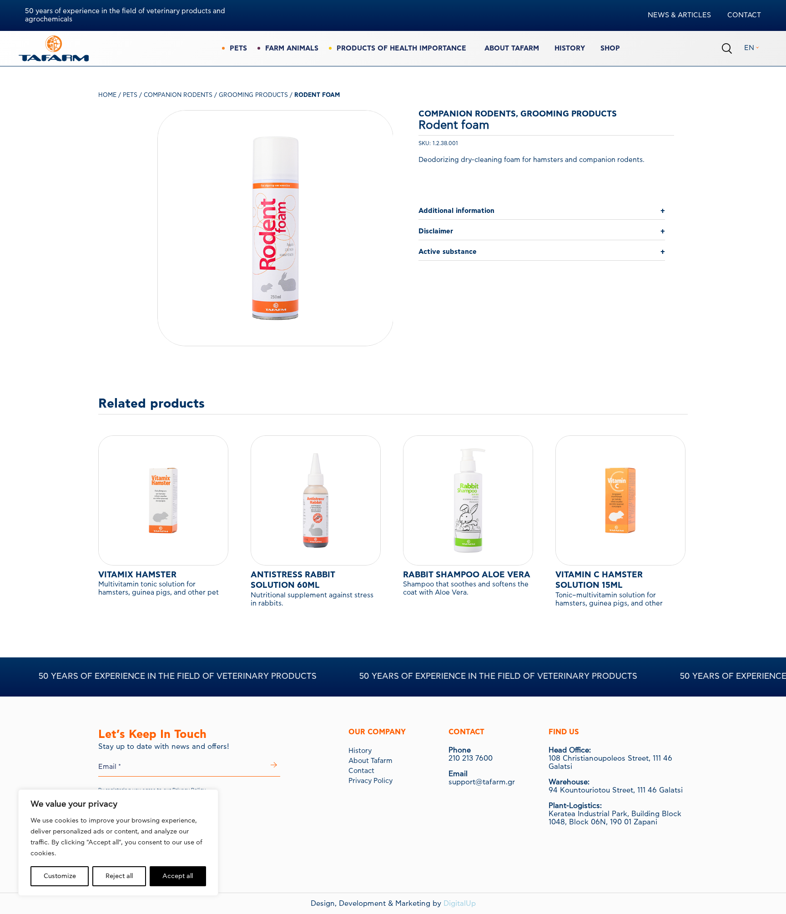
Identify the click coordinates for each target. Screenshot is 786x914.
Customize (60, 876)
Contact (361, 771)
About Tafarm (511, 48)
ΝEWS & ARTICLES (679, 15)
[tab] (541, 211)
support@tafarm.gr (481, 782)
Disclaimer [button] (435, 231)
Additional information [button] (456, 210)
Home (107, 95)
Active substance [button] (447, 251)
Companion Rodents (178, 95)
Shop (610, 48)
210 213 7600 (470, 758)
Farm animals (291, 48)
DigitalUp (459, 903)
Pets (130, 95)
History (569, 48)
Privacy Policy (370, 781)
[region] (118, 842)
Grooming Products (253, 95)
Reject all (119, 876)
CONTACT (744, 15)
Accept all (177, 876)
